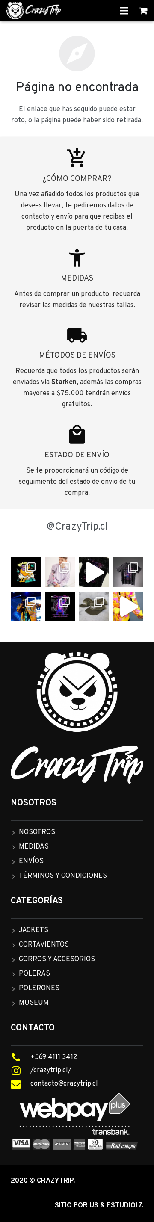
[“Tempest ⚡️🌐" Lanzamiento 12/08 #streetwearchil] (60, 606)
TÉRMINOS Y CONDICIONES (63, 876)
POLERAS (34, 974)
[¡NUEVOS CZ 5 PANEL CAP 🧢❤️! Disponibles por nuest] (94, 606)
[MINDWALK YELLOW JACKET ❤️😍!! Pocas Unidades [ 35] (128, 606)
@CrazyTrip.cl (77, 527)
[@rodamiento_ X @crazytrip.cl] (26, 606)
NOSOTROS (37, 832)
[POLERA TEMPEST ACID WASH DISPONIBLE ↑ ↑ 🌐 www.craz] (94, 572)
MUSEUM (34, 1003)
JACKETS (33, 930)
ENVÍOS (31, 861)
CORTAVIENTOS (44, 945)
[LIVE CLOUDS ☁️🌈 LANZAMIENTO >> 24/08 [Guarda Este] (26, 572)
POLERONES (39, 988)
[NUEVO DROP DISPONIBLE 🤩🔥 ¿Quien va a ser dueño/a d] (128, 572)
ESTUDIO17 (124, 1205)
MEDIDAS (34, 847)
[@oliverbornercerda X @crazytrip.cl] (60, 572)
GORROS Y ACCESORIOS (57, 959)
